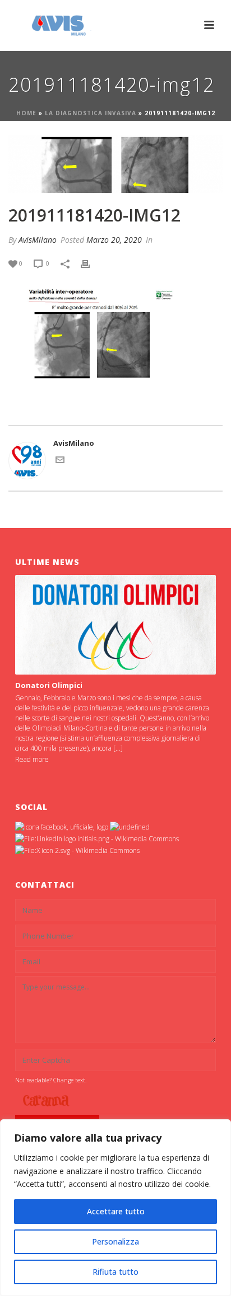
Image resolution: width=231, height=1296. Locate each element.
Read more (32, 759)
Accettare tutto (116, 1211)
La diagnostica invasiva (90, 113)
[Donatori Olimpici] (115, 625)
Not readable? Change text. (50, 1080)
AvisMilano (38, 239)
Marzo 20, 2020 (114, 239)
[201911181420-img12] (115, 164)
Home (26, 113)
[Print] (91, 263)
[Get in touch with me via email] (60, 461)
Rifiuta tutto (115, 1271)
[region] (115, 1207)
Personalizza (115, 1241)
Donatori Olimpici (48, 685)
